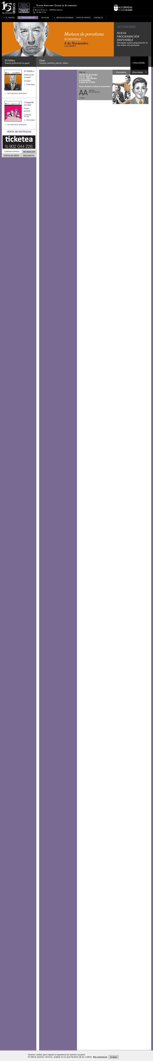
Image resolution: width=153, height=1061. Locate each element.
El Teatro (10, 18)
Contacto (98, 18)
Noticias (45, 18)
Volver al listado (139, 62)
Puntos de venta (11, 155)
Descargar (30, 84)
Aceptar (113, 1057)
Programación (28, 18)
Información (29, 152)
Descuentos (28, 155)
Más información (100, 1057)
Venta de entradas (64, 18)
